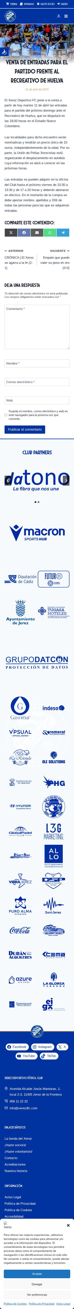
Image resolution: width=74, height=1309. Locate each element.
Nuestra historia (16, 1171)
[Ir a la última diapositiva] (8, 481)
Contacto (11, 1158)
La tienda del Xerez (18, 1138)
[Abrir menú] (65, 16)
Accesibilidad (14, 1216)
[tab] (35, 502)
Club (37, 53)
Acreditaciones (15, 1164)
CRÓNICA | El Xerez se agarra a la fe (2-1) (19, 260)
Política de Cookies (15, 1303)
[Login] (59, 16)
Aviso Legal (63, 1303)
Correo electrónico (20, 382)
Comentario (15, 309)
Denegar (37, 1284)
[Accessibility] (4, 52)
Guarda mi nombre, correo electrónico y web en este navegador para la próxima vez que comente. (38, 415)
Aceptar (37, 1273)
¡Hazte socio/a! (15, 1145)
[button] (68, 1225)
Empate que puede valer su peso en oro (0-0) (54, 260)
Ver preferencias (37, 1294)
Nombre (13, 363)
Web (9, 400)
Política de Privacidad (41, 1303)
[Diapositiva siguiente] (66, 481)
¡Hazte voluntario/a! (18, 1151)
